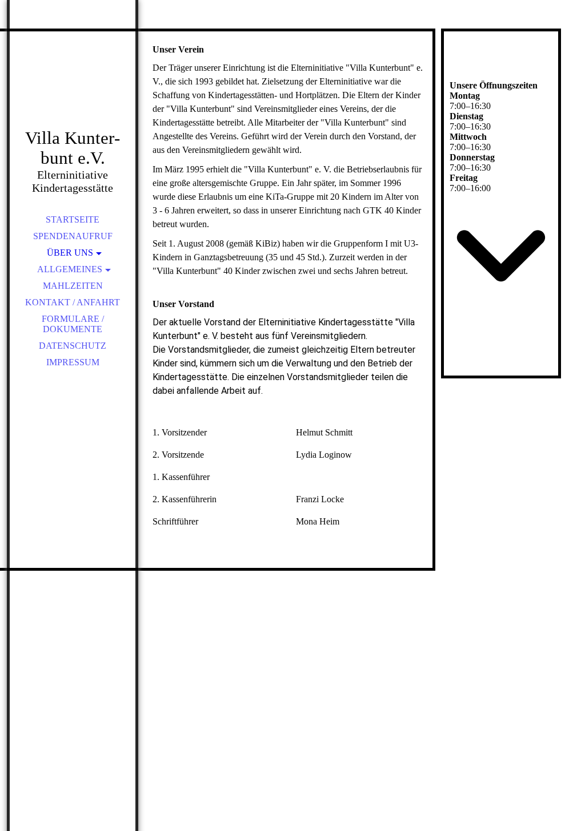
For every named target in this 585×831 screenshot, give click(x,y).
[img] (72, 80)
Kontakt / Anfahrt (72, 302)
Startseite (72, 219)
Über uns (70, 252)
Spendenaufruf (73, 236)
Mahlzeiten (73, 286)
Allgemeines (69, 269)
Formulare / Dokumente (73, 324)
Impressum (72, 362)
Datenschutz (72, 345)
